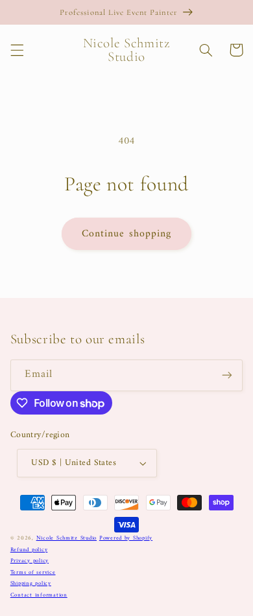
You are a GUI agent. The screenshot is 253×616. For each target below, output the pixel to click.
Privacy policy (29, 561)
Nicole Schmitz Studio (66, 538)
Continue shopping (126, 234)
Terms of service (33, 572)
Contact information (38, 595)
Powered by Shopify (125, 538)
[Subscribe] (227, 375)
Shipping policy (30, 583)
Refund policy (29, 550)
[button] (17, 50)
